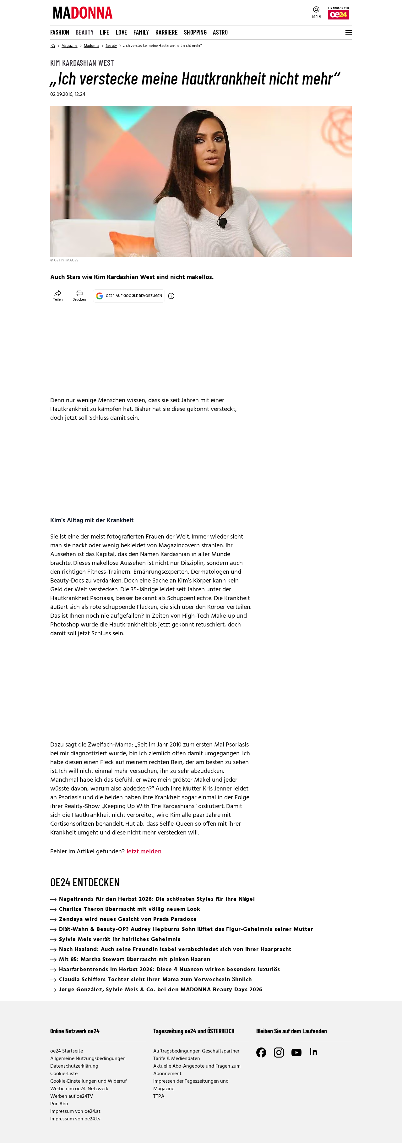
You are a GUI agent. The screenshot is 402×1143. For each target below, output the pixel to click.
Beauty (85, 32)
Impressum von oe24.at (75, 1111)
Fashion (59, 32)
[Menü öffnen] (348, 32)
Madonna (91, 45)
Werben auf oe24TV (71, 1096)
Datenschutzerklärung (74, 1066)
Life (105, 32)
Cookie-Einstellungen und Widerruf (88, 1081)
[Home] (52, 45)
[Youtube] (296, 1052)
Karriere (166, 32)
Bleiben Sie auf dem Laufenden (291, 1031)
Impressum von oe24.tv (75, 1119)
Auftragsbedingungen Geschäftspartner (196, 1051)
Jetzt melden (143, 851)
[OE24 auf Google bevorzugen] (171, 296)
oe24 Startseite (66, 1051)
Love (122, 32)
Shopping (195, 32)
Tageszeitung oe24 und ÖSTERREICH (194, 1031)
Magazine (70, 45)
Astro (220, 32)
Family (141, 32)
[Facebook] (261, 1052)
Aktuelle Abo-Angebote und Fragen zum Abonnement (197, 1070)
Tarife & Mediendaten (176, 1059)
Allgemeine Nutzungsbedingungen (88, 1059)
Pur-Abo (59, 1104)
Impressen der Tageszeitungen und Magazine (191, 1085)
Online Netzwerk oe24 (75, 1031)
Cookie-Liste (64, 1074)
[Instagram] (279, 1052)
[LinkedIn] (314, 1052)
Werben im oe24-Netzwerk (79, 1089)
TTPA (158, 1096)
